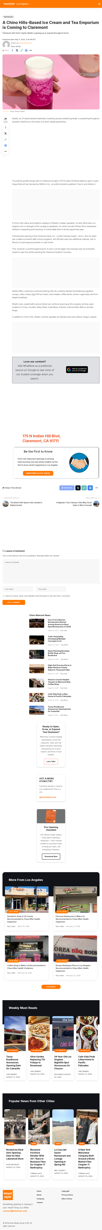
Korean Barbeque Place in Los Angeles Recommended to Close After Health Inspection (73, 968)
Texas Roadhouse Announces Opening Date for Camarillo (59, 709)
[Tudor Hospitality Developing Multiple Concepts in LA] (36, 639)
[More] (31, 50)
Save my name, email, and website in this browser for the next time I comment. (38, 596)
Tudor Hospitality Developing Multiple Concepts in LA (57, 638)
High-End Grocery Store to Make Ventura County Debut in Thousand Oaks (59, 667)
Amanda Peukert (25, 43)
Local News (13, 911)
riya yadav (11, 926)
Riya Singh (63, 630)
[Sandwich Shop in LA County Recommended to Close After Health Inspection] (27, 899)
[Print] (26, 50)
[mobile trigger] (100, 3)
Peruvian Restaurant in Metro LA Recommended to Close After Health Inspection (72, 919)
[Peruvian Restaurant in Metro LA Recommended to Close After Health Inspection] (75, 899)
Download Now (51, 856)
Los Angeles (12, 1050)
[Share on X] (17, 50)
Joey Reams (64, 645)
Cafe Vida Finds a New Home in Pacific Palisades (59, 695)
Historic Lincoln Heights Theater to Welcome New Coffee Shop (59, 682)
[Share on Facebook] (12, 50)
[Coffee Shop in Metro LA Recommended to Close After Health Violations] (27, 949)
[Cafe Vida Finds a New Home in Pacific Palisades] (36, 697)
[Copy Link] (21, 50)
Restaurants (8, 17)
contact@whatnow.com (15, 1211)
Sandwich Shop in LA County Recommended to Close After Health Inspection (23, 919)
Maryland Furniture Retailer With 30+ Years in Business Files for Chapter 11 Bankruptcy (38, 1159)
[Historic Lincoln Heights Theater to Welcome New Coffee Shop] (36, 683)
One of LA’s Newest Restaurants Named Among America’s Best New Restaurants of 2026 (59, 623)
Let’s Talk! (51, 761)
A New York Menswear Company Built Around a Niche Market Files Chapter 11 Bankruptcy (86, 1159)
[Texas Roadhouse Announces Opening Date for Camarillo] (36, 710)
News (33, 1144)
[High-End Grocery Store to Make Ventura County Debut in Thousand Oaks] (36, 668)
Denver (10, 1144)
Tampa (58, 1144)
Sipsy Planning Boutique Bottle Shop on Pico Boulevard (59, 653)
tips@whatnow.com (47, 797)
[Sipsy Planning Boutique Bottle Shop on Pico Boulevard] (36, 654)
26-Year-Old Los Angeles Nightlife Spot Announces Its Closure (62, 1062)
